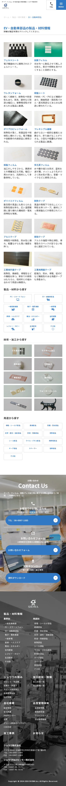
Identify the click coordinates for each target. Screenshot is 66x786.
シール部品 (39, 646)
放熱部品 (38, 665)
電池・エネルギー (12, 646)
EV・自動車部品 (34, 17)
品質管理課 (40, 708)
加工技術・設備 (42, 677)
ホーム (6, 17)
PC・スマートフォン (14, 627)
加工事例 (9, 733)
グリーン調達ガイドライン (15, 723)
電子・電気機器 (11, 635)
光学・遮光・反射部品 (44, 635)
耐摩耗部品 (39, 654)
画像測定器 (40, 712)
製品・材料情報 (18, 17)
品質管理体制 (9, 693)
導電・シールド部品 (43, 623)
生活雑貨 (9, 657)
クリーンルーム (41, 715)
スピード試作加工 (11, 689)
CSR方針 (8, 727)
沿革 (6, 719)
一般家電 (9, 638)
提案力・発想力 (10, 685)
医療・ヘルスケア (12, 642)
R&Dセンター (10, 715)
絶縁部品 (38, 627)
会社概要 (9, 703)
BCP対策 (8, 697)
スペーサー (39, 661)
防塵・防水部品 (41, 631)
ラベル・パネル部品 (43, 650)
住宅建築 (9, 650)
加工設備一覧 (39, 685)
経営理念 (7, 708)
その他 (8, 661)
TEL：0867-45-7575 (13, 767)
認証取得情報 (41, 719)
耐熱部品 (38, 642)
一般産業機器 (11, 623)
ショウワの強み (13, 677)
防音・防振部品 (41, 638)
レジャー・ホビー (12, 654)
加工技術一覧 (39, 681)
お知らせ (38, 733)
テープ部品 (39, 657)
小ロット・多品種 (11, 681)
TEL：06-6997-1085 (13, 752)
